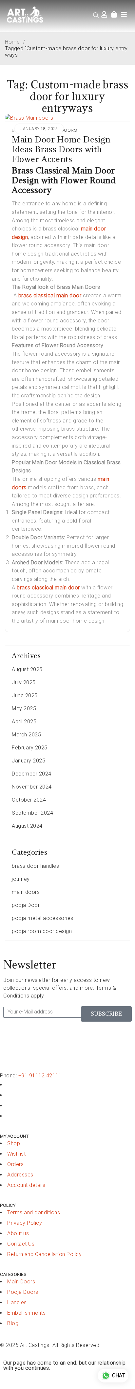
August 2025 (27, 669)
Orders (15, 1164)
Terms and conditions (33, 1212)
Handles (17, 1302)
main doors (26, 892)
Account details (26, 1185)
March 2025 (26, 734)
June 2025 (25, 695)
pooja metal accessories (42, 918)
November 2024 (32, 787)
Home (12, 42)
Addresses (20, 1175)
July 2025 (24, 682)
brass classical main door (50, 295)
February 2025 (30, 748)
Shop (13, 1143)
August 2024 (27, 826)
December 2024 (31, 774)
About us (18, 1233)
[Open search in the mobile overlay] (96, 15)
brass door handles (35, 866)
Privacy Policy (24, 1223)
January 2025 (28, 761)
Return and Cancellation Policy (44, 1254)
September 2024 (32, 813)
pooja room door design (42, 931)
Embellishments (26, 1313)
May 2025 (24, 708)
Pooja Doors (22, 1292)
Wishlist (16, 1154)
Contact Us (20, 1244)
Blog (12, 1323)
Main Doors (21, 1281)
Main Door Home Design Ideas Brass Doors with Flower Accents (61, 149)
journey (21, 879)
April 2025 (24, 721)
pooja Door (26, 905)
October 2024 (29, 800)
